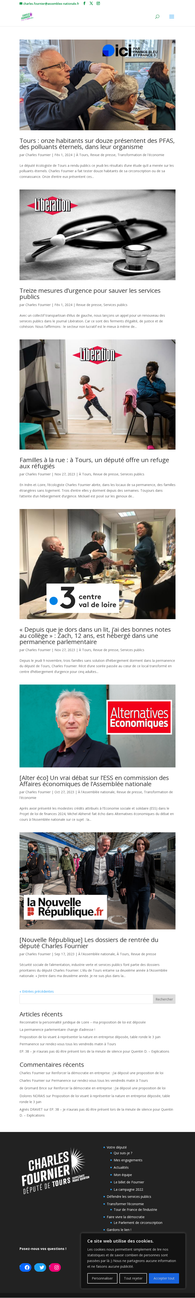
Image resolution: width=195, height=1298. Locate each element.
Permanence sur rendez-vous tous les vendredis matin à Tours (68, 1044)
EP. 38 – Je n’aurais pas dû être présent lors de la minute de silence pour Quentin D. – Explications (94, 1051)
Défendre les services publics (129, 1196)
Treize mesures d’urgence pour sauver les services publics (90, 293)
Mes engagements (128, 1160)
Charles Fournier (38, 155)
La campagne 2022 (128, 1189)
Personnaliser (102, 1278)
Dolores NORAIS (32, 1096)
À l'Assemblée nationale (96, 792)
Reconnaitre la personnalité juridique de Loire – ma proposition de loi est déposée (83, 1022)
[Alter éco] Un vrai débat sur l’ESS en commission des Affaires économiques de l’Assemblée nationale (94, 780)
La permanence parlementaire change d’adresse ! (57, 1029)
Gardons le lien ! (119, 1229)
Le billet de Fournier (129, 1182)
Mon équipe (123, 1174)
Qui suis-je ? (123, 1153)
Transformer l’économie (125, 1204)
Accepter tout (164, 1278)
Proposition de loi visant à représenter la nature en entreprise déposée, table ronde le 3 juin (90, 1037)
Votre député (117, 1147)
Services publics (115, 304)
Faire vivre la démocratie (126, 1217)
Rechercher (164, 999)
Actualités (121, 1167)
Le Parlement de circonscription (138, 1222)
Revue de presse (103, 155)
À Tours (82, 155)
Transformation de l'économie (140, 155)
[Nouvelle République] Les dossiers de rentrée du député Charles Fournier (89, 942)
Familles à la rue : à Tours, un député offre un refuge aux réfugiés (94, 462)
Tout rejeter (133, 1278)
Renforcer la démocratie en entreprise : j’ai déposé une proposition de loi (107, 1073)
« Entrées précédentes (37, 991)
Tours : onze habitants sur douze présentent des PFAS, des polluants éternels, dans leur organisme (97, 143)
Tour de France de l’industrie (135, 1209)
